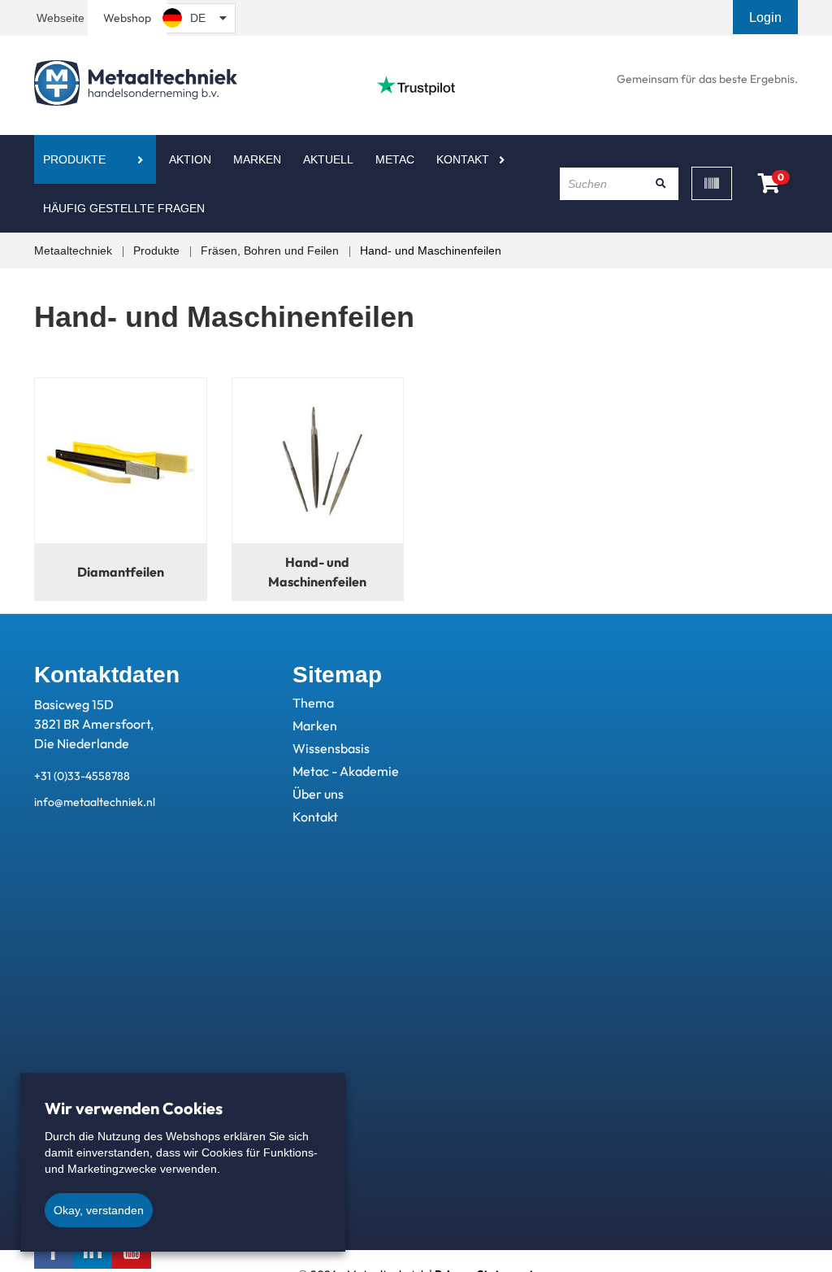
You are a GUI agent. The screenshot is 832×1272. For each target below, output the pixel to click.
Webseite (60, 17)
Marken (257, 159)
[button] (767, 17)
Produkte (74, 159)
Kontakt (462, 159)
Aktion (190, 159)
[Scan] (711, 183)
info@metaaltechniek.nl (94, 802)
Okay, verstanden (99, 1210)
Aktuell (328, 159)
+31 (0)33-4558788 (82, 776)
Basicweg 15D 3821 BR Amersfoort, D (94, 723)
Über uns (318, 794)
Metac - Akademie (345, 771)
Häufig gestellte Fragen (124, 208)
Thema (313, 703)
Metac (394, 159)
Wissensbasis (331, 748)
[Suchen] (660, 184)
